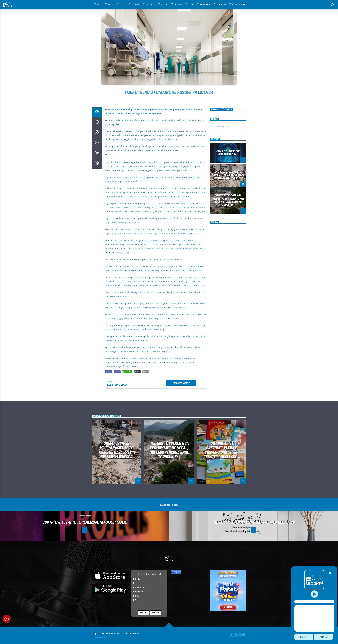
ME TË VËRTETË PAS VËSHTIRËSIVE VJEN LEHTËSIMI (254, 521)
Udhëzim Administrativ (120, 162)
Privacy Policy (101, 637)
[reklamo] (228, 610)
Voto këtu (143, 612)
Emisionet (150, 4)
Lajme (122, 4)
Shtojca (178, 4)
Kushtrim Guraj (117, 384)
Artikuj (135, 4)
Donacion (221, 4)
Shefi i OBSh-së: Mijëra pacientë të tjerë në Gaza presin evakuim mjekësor (228, 175)
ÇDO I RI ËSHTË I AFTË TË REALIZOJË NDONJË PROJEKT (85, 521)
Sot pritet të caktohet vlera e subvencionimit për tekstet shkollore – (222, 450)
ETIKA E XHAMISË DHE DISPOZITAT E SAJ (228, 152)
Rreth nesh (205, 4)
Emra (191, 4)
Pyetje (164, 4)
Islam (110, 4)
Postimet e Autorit (181, 383)
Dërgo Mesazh (238, 4)
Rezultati (155, 612)
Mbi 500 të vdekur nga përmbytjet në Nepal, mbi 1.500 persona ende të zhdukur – (228, 200)
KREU (99, 4)
